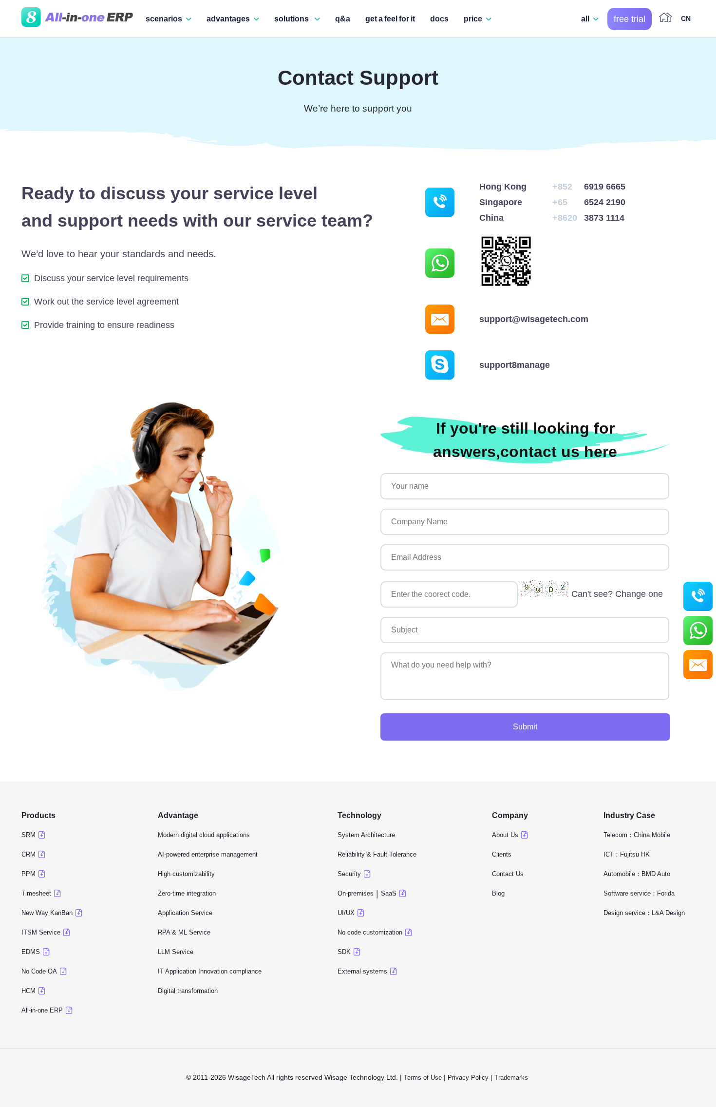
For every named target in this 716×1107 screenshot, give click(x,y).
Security (349, 874)
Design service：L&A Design (644, 912)
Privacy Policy (468, 1077)
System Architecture (366, 835)
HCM (28, 990)
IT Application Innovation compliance (210, 971)
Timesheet (36, 893)
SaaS (388, 893)
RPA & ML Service (184, 932)
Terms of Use (423, 1077)
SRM (28, 835)
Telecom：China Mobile (636, 835)
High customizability (186, 874)
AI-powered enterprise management (208, 854)
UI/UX (346, 912)
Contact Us (508, 874)
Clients (501, 854)
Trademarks (512, 1077)
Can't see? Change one (617, 594)
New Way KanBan (47, 912)
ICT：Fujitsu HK (626, 854)
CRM (28, 854)
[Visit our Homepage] (77, 19)
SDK (344, 951)
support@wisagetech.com (533, 319)
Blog (498, 893)
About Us (505, 835)
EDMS (30, 951)
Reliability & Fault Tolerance (377, 854)
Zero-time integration (187, 893)
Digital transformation (188, 990)
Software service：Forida (639, 893)
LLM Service (175, 951)
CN (686, 18)
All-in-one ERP (42, 1010)
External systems (362, 971)
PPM (28, 874)
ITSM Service (40, 932)
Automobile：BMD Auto (636, 874)
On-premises (356, 893)
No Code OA (39, 971)
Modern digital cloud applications (204, 835)
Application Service (185, 912)
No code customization (370, 932)
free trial (629, 19)
